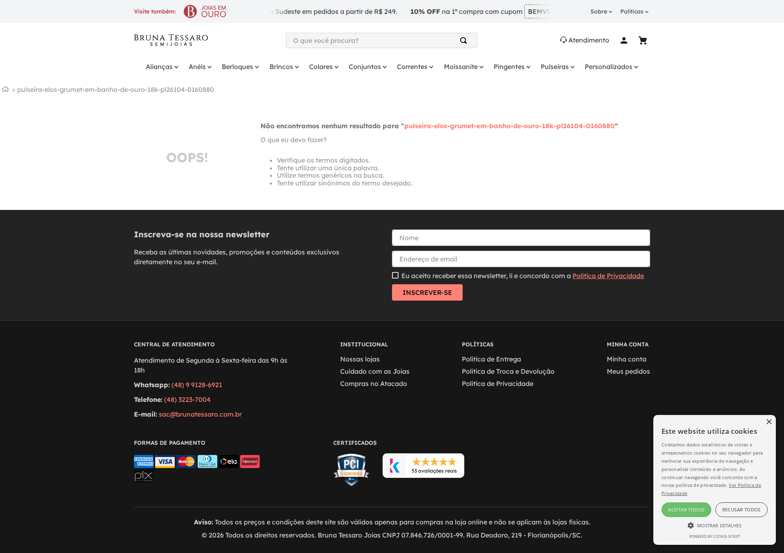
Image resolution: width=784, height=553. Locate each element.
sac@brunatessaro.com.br (200, 414)
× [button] (769, 422)
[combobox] (382, 40)
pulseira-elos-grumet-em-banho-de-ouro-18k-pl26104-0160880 (115, 89)
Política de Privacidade (608, 276)
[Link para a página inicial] (5, 90)
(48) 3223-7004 (187, 399)
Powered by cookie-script (714, 536)
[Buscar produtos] (465, 40)
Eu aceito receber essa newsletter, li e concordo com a (522, 275)
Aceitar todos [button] (686, 509)
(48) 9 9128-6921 (197, 385)
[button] (715, 524)
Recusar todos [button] (741, 509)
